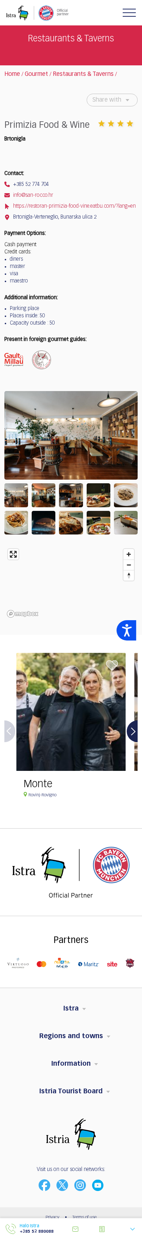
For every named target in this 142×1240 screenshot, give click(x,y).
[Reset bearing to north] (128, 575)
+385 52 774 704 (30, 184)
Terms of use (84, 1217)
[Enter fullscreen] (13, 554)
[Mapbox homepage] (23, 614)
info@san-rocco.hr (32, 195)
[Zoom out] (128, 565)
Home (12, 74)
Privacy (52, 1217)
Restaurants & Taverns (83, 74)
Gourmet (36, 74)
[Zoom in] (128, 554)
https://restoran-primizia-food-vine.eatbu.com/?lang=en (74, 206)
